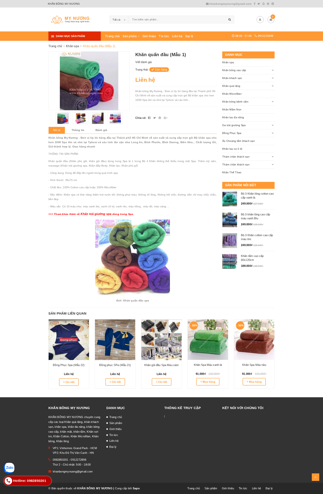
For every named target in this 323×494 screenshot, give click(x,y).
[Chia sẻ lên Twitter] (155, 117)
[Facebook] (254, 3)
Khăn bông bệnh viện (235, 101)
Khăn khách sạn (232, 78)
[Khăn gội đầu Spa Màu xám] (161, 339)
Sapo (136, 488)
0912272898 (265, 35)
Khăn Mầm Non (231, 109)
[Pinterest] (268, 3)
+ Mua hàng (207, 381)
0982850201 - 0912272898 (69, 459)
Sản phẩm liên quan (67, 313)
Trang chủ (112, 36)
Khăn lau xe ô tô (232, 148)
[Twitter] (259, 3)
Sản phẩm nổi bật (240, 185)
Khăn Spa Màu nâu (254, 364)
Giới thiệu (149, 36)
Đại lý (189, 36)
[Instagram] (273, 3)
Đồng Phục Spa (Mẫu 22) (68, 365)
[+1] (165, 117)
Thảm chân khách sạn (236, 156)
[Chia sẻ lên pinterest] (160, 117)
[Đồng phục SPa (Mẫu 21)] (115, 339)
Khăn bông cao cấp (234, 70)
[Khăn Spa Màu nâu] (254, 339)
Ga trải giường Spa (234, 125)
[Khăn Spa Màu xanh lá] (208, 339)
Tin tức (164, 36)
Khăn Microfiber (232, 93)
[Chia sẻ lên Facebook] (149, 117)
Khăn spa (228, 62)
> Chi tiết (69, 382)
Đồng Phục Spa (231, 133)
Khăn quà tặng (231, 85)
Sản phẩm (130, 36)
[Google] (263, 3)
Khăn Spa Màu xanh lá (208, 364)
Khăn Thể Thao (231, 172)
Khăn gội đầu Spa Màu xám (161, 365)
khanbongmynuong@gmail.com (230, 3)
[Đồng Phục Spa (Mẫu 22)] (69, 339)
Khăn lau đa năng (233, 117)
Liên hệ (177, 36)
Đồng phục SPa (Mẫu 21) (115, 365)
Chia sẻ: (140, 117)
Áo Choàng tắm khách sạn (238, 140)
